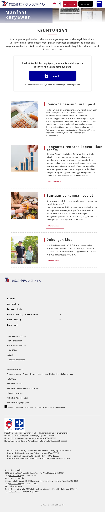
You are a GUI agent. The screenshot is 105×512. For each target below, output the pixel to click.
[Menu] (99, 4)
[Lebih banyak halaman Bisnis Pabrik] (60, 325)
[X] (5, 406)
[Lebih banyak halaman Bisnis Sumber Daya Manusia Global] (60, 314)
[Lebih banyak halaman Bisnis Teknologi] (60, 319)
